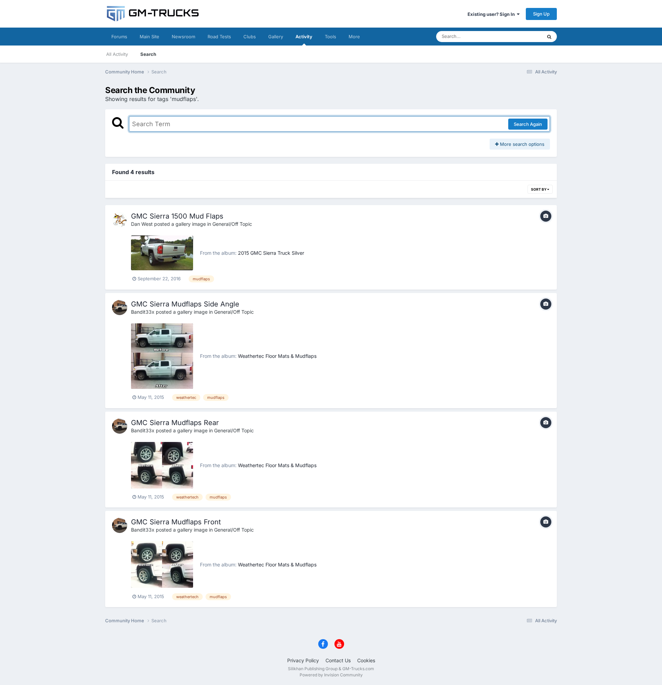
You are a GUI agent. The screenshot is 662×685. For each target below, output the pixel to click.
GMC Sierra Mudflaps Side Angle (185, 304)
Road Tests (219, 36)
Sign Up (541, 14)
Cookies (366, 660)
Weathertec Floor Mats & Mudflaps (277, 356)
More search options (521, 144)
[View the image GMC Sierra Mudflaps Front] (162, 564)
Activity (303, 36)
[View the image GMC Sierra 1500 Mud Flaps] (162, 252)
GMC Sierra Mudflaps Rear (175, 423)
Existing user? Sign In (492, 14)
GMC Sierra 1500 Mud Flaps (177, 216)
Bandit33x (142, 312)
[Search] (549, 36)
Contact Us (338, 660)
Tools (330, 36)
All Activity (117, 54)
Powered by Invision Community (331, 674)
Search (148, 54)
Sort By (539, 189)
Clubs (249, 36)
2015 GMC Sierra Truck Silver (271, 253)
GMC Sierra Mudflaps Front (176, 522)
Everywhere (520, 36)
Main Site (149, 36)
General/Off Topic (232, 224)
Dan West (142, 224)
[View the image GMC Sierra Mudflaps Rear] (162, 465)
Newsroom (183, 36)
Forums (119, 36)
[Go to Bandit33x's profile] (119, 307)
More (354, 36)
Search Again (528, 124)
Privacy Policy (303, 660)
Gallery (275, 36)
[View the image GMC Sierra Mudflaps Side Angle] (162, 356)
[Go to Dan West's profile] (119, 219)
